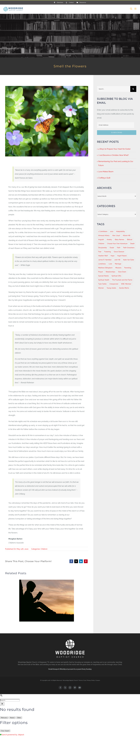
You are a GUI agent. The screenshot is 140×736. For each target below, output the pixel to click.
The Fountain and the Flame (122, 280)
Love (110, 264)
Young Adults (111, 288)
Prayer (100, 272)
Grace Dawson (119, 252)
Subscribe (116, 132)
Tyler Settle (102, 284)
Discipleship (102, 248)
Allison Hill (126, 235)
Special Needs (103, 276)
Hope (112, 256)
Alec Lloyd (116, 235)
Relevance (4, 718)
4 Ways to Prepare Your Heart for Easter (114, 149)
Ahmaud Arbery (103, 235)
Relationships (110, 272)
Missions (118, 268)
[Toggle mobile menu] (135, 9)
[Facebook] (71, 561)
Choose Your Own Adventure (117, 243)
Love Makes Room (105, 172)
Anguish (101, 239)
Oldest (19, 718)
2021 (111, 231)
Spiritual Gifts (116, 276)
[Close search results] (2, 704)
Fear (99, 252)
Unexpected (113, 284)
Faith (118, 248)
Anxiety (109, 239)
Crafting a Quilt (104, 178)
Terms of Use (82, 680)
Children (44, 549)
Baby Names (119, 239)
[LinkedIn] (81, 561)
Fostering (107, 252)
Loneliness (102, 264)
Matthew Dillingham (105, 268)
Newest (12, 718)
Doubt (112, 248)
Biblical (129, 239)
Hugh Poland (122, 256)
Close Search (5, 731)
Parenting (127, 268)
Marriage (118, 264)
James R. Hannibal (104, 260)
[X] (76, 561)
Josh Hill (117, 260)
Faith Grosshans (128, 248)
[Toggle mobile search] (131, 9)
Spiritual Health (103, 280)
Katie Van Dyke (128, 260)
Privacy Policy (91, 680)
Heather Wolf (103, 256)
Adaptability (120, 231)
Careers (98, 680)
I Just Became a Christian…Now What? (113, 155)
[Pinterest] (85, 561)
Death (132, 243)
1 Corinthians (102, 231)
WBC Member (126, 284)
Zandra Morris (124, 288)
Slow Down (122, 272)
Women (101, 288)
